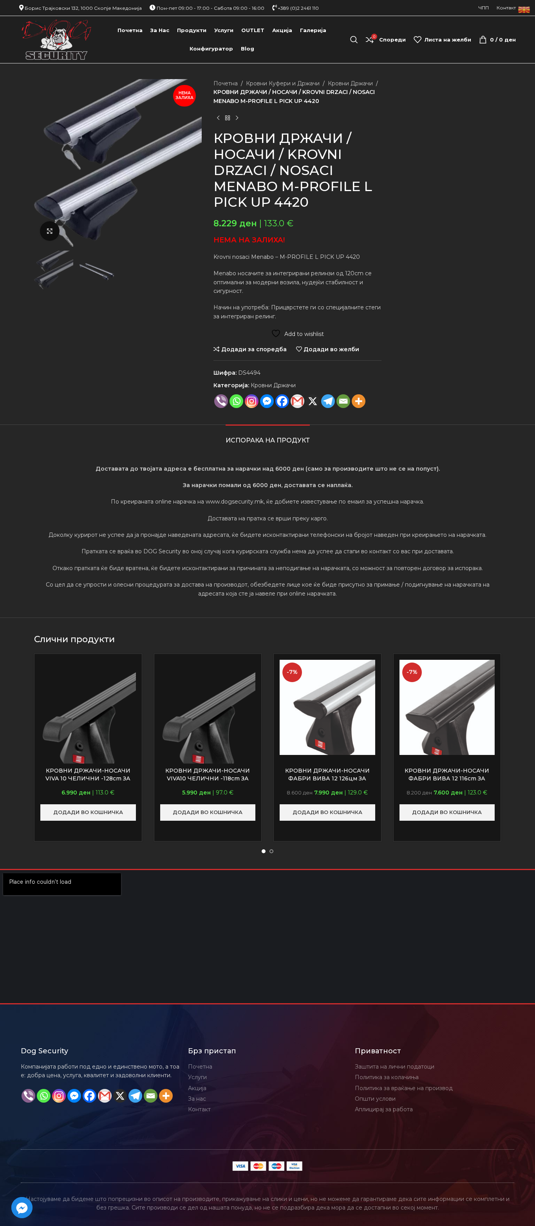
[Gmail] (297, 401)
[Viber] (221, 401)
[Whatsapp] (236, 401)
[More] (358, 401)
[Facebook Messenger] (267, 401)
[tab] (268, 436)
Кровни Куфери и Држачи (283, 83)
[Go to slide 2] (271, 851)
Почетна (225, 83)
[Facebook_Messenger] (22, 1207)
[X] (313, 401)
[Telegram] (328, 401)
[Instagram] (251, 401)
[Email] (343, 401)
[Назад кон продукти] (227, 118)
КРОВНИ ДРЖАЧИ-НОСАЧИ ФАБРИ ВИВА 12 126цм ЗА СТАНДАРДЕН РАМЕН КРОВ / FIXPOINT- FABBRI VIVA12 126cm (327, 782)
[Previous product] (218, 118)
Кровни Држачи (350, 83)
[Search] (354, 39)
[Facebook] (282, 401)
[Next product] (237, 118)
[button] (88, 812)
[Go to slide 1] (264, 851)
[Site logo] (56, 39)
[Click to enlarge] (50, 231)
